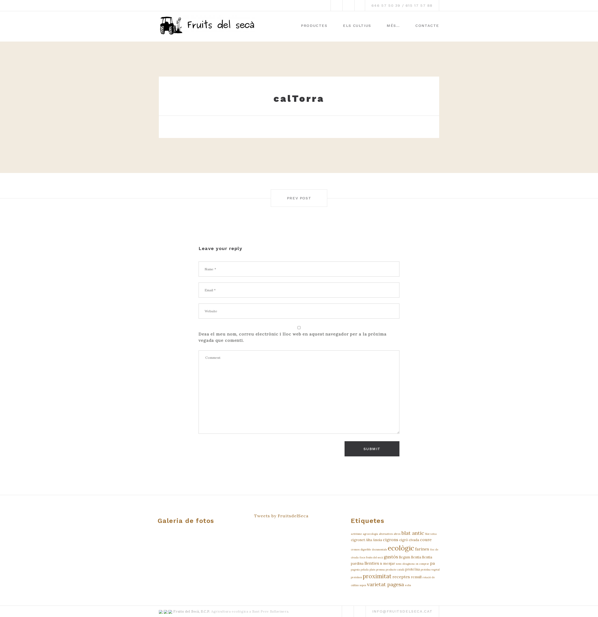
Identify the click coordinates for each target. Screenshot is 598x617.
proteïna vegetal (430, 569)
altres (397, 534)
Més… (393, 25)
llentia (416, 557)
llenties (371, 563)
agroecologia (370, 534)
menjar (389, 563)
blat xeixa (431, 534)
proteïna (412, 569)
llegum (404, 557)
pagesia (355, 569)
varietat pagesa (385, 584)
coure (426, 539)
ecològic (401, 547)
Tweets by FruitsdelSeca (281, 515)
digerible (365, 549)
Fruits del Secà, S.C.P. (191, 611)
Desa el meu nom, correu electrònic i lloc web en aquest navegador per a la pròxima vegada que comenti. (293, 337)
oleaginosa (408, 563)
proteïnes (356, 577)
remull (416, 577)
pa (432, 563)
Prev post (299, 198)
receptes (401, 576)
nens (398, 563)
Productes (314, 25)
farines (422, 549)
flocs (362, 557)
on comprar (422, 563)
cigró (403, 540)
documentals (379, 549)
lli (381, 563)
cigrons (390, 539)
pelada (365, 569)
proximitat (377, 576)
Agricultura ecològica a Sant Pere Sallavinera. (249, 611)
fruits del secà (374, 557)
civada (414, 540)
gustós (391, 557)
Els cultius (357, 25)
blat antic (412, 533)
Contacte (427, 25)
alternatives (386, 534)
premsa (380, 569)
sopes (363, 585)
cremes (355, 549)
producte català (395, 569)
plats (372, 569)
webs (408, 585)
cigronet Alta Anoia (366, 540)
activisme (356, 534)
